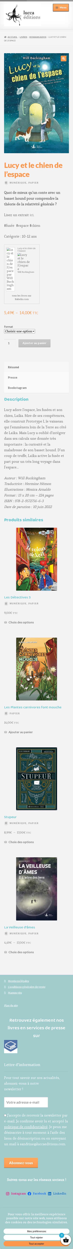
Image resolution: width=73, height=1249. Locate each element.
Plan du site (11, 1005)
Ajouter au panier (34, 343)
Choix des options (21, 622)
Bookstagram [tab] (17, 387)
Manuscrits (15, 992)
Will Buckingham (26, 272)
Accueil (12, 37)
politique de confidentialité (26, 1127)
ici (31, 215)
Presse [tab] (12, 377)
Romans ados (37, 37)
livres (24, 295)
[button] (63, 58)
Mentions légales (18, 981)
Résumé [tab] (13, 367)
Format (8, 326)
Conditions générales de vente (26, 987)
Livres (23, 37)
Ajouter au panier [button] (21, 732)
